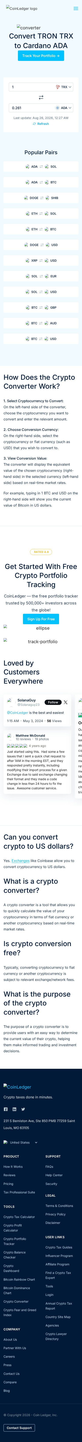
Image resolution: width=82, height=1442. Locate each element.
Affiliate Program (57, 1264)
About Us (10, 1339)
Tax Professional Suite (19, 1192)
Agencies (52, 1325)
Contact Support (19, 1428)
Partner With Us (14, 1348)
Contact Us (11, 1373)
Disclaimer (52, 1223)
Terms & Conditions (59, 1206)
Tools (49, 1286)
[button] (76, 9)
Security (51, 1184)
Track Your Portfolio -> (41, 56)
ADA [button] (64, 108)
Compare (10, 1382)
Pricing (8, 1184)
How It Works (13, 1166)
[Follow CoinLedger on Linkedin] (14, 1109)
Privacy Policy (55, 1214)
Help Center (54, 1175)
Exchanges (21, 860)
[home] (27, 8)
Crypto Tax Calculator (19, 1217)
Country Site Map (58, 1317)
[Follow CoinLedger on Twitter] (23, 1109)
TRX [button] (64, 87)
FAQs (49, 1166)
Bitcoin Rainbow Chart (19, 1279)
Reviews (9, 1175)
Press (7, 1365)
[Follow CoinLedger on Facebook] (5, 1109)
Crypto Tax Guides (58, 1247)
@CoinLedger (17, 713)
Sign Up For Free (41, 619)
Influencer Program (59, 1256)
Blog (6, 1390)
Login (49, 1294)
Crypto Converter (15, 1301)
